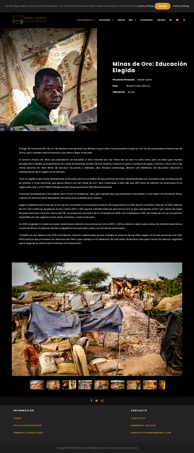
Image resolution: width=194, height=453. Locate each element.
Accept (162, 6)
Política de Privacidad (27, 425)
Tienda (161, 20)
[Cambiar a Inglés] (170, 21)
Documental (84, 20)
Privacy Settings (181, 6)
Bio (131, 20)
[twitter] (96, 401)
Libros (121, 20)
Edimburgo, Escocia (143, 425)
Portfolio (104, 20)
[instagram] (102, 401)
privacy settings (146, 6)
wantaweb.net (130, 447)
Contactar (146, 20)
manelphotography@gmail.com (151, 432)
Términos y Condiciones (28, 432)
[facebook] (91, 401)
